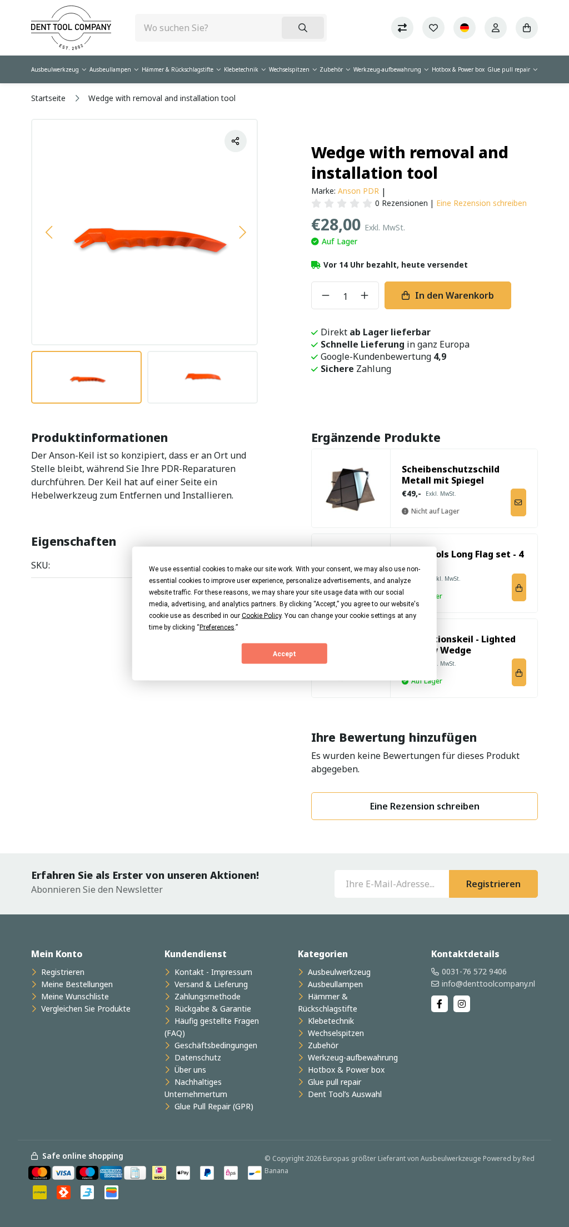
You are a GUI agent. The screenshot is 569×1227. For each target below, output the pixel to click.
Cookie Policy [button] (261, 616)
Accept (284, 653)
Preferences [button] (216, 627)
